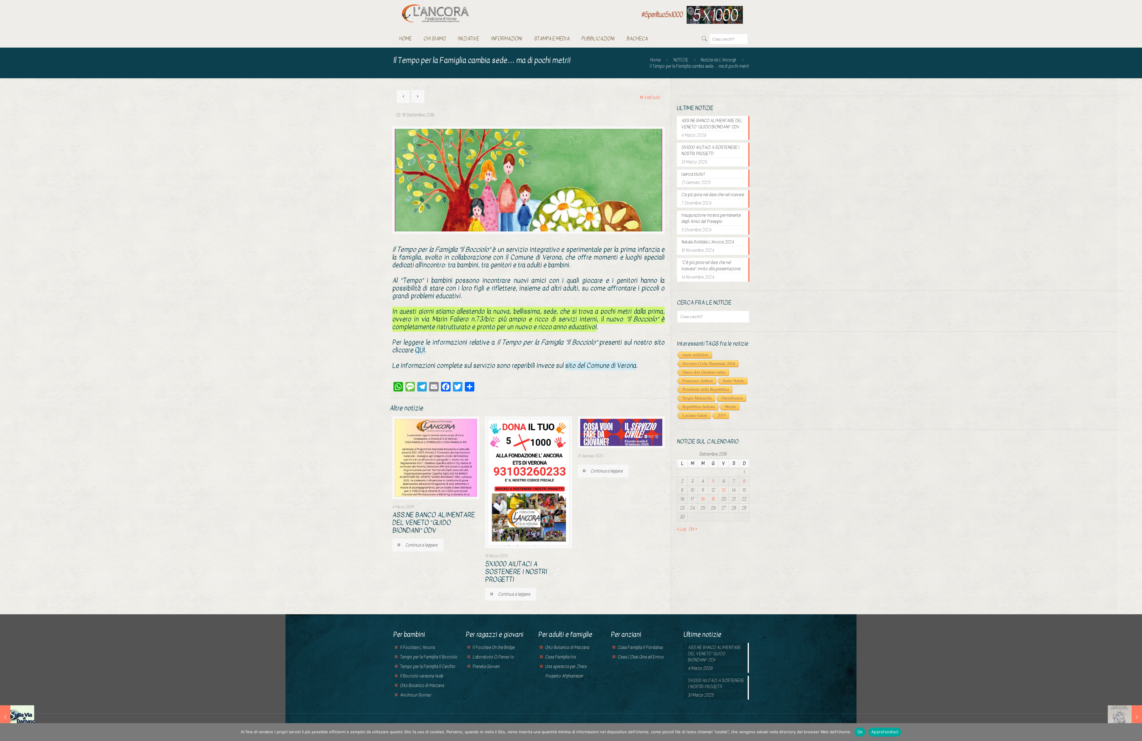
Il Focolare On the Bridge (494, 647)
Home (655, 60)
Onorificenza (732, 398)
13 (723, 490)
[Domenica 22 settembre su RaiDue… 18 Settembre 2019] (17, 717)
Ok (860, 731)
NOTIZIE (680, 60)
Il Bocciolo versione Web (421, 676)
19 (713, 499)
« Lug (681, 529)
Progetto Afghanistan (564, 676)
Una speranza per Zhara (565, 666)
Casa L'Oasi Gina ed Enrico (641, 657)
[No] (1135, 732)
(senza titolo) (693, 174)
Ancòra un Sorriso (415, 695)
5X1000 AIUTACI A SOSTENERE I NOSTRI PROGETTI (516, 571)
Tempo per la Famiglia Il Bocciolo (428, 657)
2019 (721, 415)
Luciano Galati (695, 415)
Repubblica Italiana (699, 406)
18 (703, 499)
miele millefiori (696, 355)
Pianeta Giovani (486, 666)
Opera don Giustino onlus (704, 372)
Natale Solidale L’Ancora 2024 (707, 242)
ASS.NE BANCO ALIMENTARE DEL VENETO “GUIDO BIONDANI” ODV (433, 522)
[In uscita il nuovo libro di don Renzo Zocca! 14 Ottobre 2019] (1125, 717)
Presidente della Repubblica (706, 389)
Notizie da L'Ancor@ (718, 60)
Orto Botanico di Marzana (422, 685)
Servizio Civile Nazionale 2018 (709, 363)
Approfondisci (884, 731)
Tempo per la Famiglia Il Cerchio (427, 666)
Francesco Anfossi (698, 380)
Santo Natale (733, 380)
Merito (730, 406)
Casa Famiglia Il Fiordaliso (640, 647)
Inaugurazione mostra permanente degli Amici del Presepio (711, 218)
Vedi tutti (652, 97)
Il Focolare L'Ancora (417, 647)
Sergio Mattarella (697, 398)
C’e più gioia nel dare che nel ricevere (712, 195)
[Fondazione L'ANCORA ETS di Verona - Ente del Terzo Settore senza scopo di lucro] (435, 13)
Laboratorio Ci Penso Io (493, 657)
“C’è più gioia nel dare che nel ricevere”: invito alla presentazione (711, 265)
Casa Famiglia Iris (560, 657)
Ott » (693, 529)
